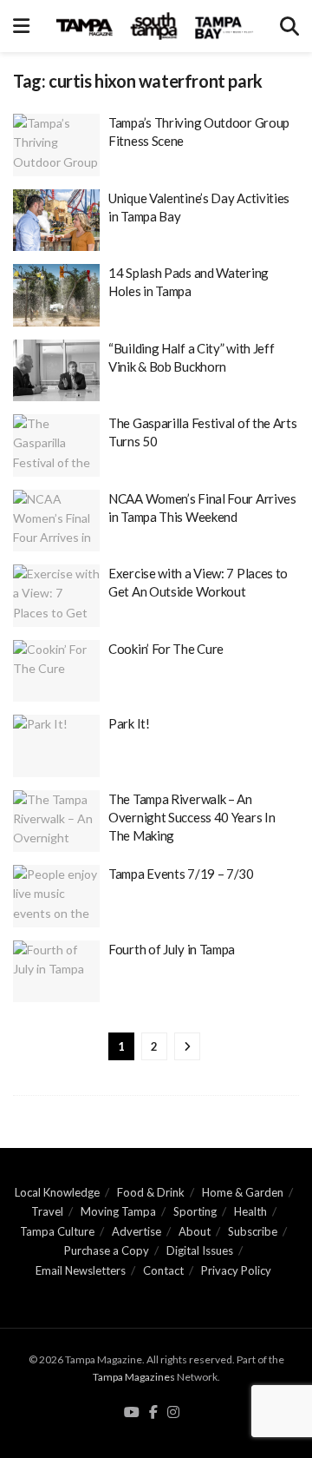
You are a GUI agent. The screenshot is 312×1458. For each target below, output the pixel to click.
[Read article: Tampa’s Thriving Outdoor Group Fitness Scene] (56, 145)
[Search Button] (289, 26)
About (195, 1231)
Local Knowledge (57, 1192)
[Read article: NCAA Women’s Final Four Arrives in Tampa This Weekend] (56, 521)
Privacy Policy (236, 1270)
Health (250, 1211)
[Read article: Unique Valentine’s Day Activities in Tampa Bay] (56, 220)
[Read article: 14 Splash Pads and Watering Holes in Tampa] (56, 295)
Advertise (136, 1231)
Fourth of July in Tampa (171, 949)
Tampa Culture (57, 1231)
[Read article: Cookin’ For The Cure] (56, 671)
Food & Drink (151, 1192)
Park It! (129, 723)
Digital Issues (199, 1250)
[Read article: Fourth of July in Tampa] (56, 971)
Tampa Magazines (134, 1376)
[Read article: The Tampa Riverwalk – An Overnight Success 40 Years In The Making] (56, 821)
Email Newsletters (81, 1270)
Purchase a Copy (106, 1250)
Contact (163, 1270)
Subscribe (252, 1231)
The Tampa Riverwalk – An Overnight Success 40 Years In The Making (191, 817)
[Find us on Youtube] (132, 1412)
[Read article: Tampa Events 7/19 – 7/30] (56, 896)
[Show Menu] (21, 26)
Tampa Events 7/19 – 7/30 (181, 873)
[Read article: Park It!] (56, 746)
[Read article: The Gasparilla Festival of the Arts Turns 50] (56, 445)
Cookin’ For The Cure (166, 648)
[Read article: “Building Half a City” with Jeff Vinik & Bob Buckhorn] (56, 371)
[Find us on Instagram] (173, 1412)
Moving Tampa (118, 1211)
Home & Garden (242, 1192)
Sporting (195, 1211)
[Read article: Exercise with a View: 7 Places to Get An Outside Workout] (56, 595)
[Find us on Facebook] (153, 1412)
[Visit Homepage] (155, 26)
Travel (47, 1211)
